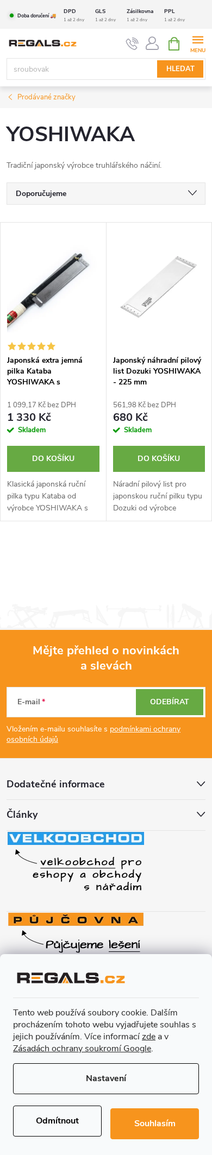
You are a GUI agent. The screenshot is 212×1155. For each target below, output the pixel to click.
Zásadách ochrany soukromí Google (82, 1049)
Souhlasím (155, 1123)
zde (148, 1037)
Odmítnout (57, 1121)
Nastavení (106, 1078)
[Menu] (197, 43)
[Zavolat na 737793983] (132, 44)
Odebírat (169, 702)
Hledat (180, 69)
